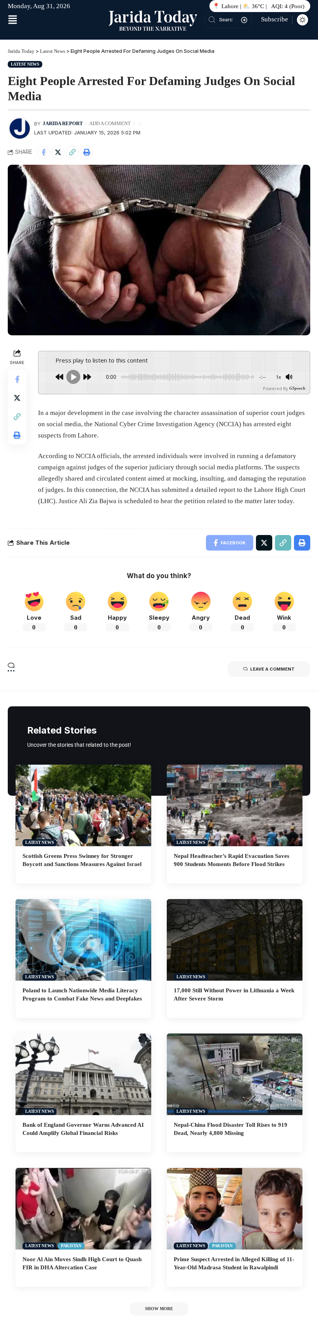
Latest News (25, 64)
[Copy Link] (72, 152)
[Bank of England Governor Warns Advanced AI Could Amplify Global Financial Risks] (83, 1074)
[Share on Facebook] (43, 152)
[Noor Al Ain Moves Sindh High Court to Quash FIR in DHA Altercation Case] (83, 1209)
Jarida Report (63, 123)
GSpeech (297, 388)
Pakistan (71, 1245)
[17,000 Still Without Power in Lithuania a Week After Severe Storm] (234, 940)
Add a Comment (110, 123)
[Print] (86, 152)
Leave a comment (272, 669)
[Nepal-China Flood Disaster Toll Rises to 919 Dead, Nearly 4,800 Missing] (234, 1074)
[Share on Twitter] (57, 152)
